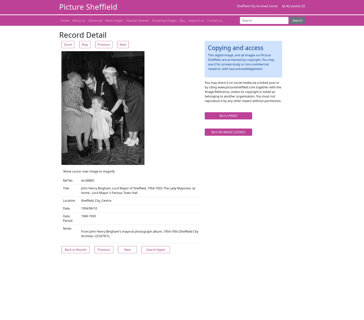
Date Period (67, 218)
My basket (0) (295, 6)
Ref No (68, 180)
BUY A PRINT (229, 116)
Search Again (155, 250)
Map (85, 44)
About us (78, 20)
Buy (182, 20)
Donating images (164, 20)
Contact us (214, 20)
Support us (196, 20)
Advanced (95, 20)
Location (69, 200)
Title (66, 188)
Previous (104, 44)
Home (65, 20)
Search (297, 20)
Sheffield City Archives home (257, 6)
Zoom (68, 44)
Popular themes (137, 20)
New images (114, 20)
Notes (67, 228)
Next (123, 44)
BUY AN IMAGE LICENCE (229, 132)
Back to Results (76, 250)
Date (66, 208)
